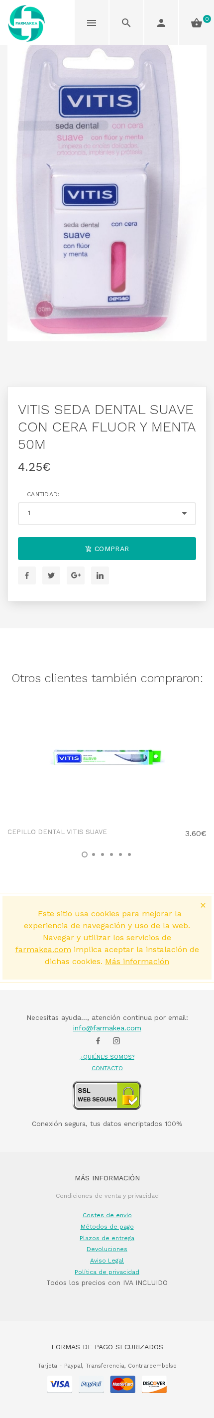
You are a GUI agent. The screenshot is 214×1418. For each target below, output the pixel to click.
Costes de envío (107, 1215)
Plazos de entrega (107, 1238)
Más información (137, 961)
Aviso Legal (107, 1260)
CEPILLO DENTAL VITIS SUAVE (57, 832)
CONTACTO (107, 1068)
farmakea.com (43, 949)
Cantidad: (43, 494)
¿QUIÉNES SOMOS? (107, 1056)
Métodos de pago (107, 1226)
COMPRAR (110, 549)
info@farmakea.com (107, 1028)
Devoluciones (107, 1249)
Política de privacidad (107, 1272)
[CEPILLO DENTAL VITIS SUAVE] (107, 757)
